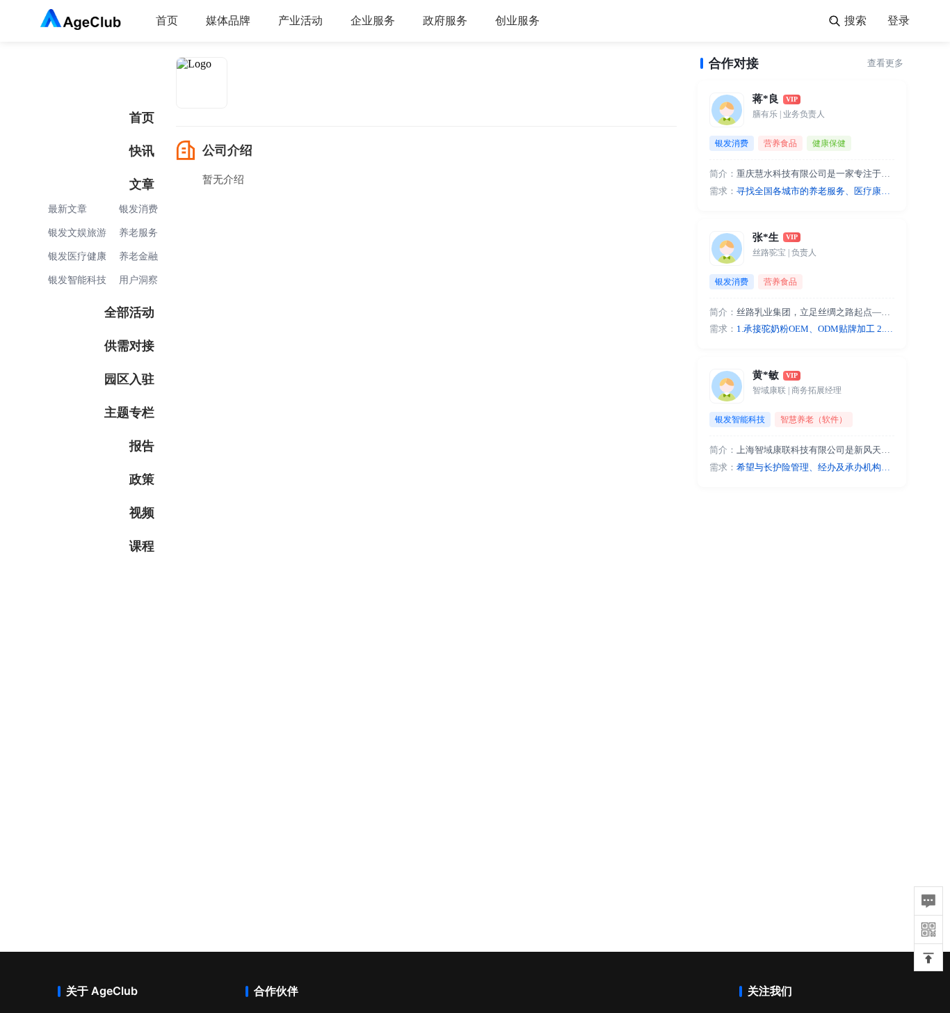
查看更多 (885, 63)
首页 (167, 20)
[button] (928, 958)
